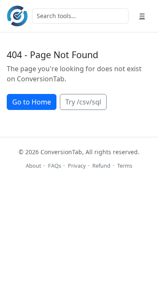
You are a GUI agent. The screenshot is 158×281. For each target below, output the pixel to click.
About (33, 165)
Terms (124, 165)
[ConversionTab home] (17, 16)
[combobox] (80, 16)
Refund (101, 165)
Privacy (77, 165)
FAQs (54, 165)
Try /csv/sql (83, 102)
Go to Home (31, 102)
